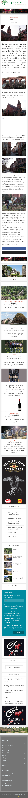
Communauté (5, 743)
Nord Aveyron (5, 770)
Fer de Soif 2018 (14, 415)
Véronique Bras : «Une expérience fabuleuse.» (14, 357)
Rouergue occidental (7, 783)
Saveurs (4, 760)
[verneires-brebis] (14, 480)
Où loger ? (4, 758)
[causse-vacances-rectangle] (14, 729)
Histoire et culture (6, 750)
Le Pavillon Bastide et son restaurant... (17, 563)
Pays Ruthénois (12, 536)
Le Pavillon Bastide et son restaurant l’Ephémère (14, 443)
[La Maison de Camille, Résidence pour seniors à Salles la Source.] (8, 579)
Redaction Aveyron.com (18, 304)
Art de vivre (5, 740)
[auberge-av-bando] (14, 11)
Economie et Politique (7, 745)
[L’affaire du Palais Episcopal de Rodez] (8, 572)
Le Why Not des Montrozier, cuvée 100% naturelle (14, 386)
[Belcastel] (8, 551)
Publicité (4, 765)
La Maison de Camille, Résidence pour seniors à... (18, 578)
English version (6, 768)
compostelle (5, 788)
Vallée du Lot (5, 778)
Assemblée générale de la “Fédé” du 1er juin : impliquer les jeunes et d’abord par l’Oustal (14, 679)
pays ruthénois (14, 17)
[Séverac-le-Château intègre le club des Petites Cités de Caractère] (8, 558)
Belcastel (14, 303)
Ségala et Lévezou (7, 780)
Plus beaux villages (18, 301)
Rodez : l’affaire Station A (14, 329)
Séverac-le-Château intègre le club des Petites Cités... (17, 557)
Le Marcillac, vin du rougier (14, 518)
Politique (14, 327)
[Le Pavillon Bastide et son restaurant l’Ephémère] (8, 565)
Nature (4, 755)
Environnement (6, 748)
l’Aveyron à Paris (6, 753)
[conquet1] (14, 648)
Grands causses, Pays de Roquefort (11, 773)
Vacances (4, 763)
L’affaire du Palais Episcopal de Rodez (17, 570)
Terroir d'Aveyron (14, 383)
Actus (3, 738)
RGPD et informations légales (14, 796)
